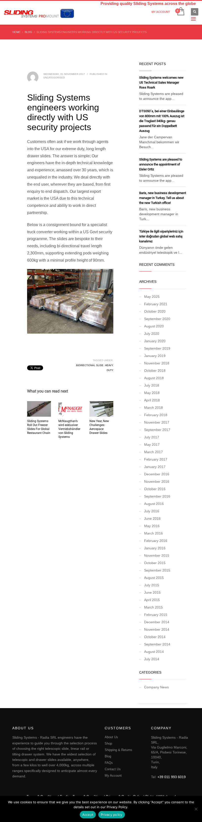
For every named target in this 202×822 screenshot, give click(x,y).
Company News (156, 687)
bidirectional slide (89, 365)
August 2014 (154, 652)
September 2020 (157, 319)
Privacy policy (111, 815)
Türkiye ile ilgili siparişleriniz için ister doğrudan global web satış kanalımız (161, 236)
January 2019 (155, 356)
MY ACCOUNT (161, 11)
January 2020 (155, 341)
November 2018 (156, 363)
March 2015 (153, 607)
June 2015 (152, 592)
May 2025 (152, 297)
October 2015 (155, 563)
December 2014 (156, 622)
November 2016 (156, 481)
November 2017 (156, 422)
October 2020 (155, 311)
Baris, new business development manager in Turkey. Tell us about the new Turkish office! (162, 198)
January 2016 (155, 548)
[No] (195, 808)
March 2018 (153, 408)
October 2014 (155, 637)
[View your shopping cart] (180, 12)
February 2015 (155, 615)
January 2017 (155, 467)
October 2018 (155, 371)
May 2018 (152, 393)
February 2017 (155, 459)
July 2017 (151, 437)
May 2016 (152, 526)
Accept (88, 815)
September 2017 (157, 430)
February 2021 (155, 304)
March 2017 (153, 452)
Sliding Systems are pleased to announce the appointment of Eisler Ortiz (160, 164)
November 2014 (156, 629)
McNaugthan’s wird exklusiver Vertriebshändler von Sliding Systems (69, 429)
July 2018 (151, 385)
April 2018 (152, 400)
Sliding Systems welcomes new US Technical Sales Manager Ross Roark (161, 82)
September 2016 (157, 496)
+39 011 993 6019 (171, 777)
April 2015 (152, 600)
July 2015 (151, 585)
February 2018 (155, 415)
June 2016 (152, 518)
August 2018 (154, 378)
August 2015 (154, 578)
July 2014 (151, 659)
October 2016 (155, 489)
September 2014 (157, 644)
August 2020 (154, 326)
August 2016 (154, 504)
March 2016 (153, 533)
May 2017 (152, 445)
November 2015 (156, 555)
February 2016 (155, 541)
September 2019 (157, 348)
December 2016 (156, 474)
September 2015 (157, 570)
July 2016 (151, 511)
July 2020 (151, 334)
